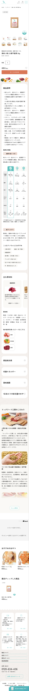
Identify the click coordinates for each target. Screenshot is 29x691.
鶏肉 (11, 335)
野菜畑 (12, 341)
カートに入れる (14, 72)
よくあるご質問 (11, 683)
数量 (3, 62)
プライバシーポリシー (22, 683)
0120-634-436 (10, 669)
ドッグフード (7, 7)
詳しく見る (9, 628)
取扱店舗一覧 (21, 685)
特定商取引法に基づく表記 (10, 685)
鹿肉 (11, 347)
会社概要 (4, 683)
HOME (3, 7)
